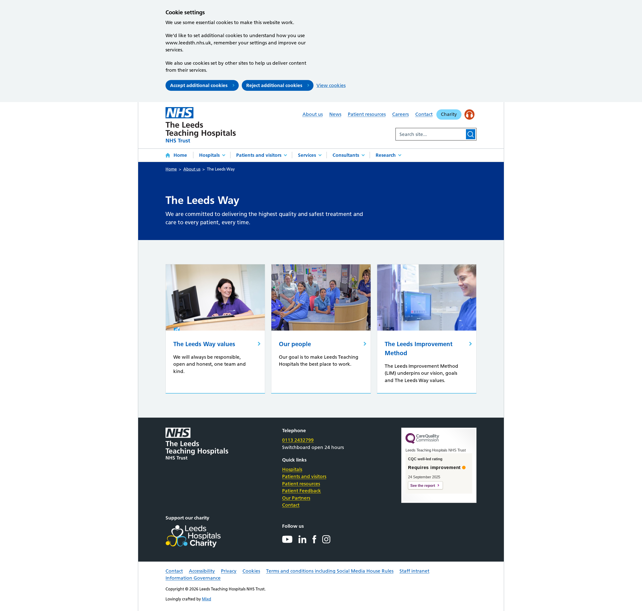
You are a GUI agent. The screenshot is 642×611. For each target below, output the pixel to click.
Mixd (206, 598)
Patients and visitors (258, 155)
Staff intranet (414, 571)
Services (307, 155)
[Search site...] (430, 134)
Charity (449, 114)
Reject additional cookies (274, 85)
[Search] (470, 134)
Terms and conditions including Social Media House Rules (329, 571)
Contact (424, 114)
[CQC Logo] (422, 442)
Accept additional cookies (198, 85)
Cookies (251, 571)
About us (312, 114)
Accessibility (202, 571)
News (335, 114)
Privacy (228, 571)
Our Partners (296, 498)
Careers (400, 114)
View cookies (331, 85)
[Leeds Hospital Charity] (201, 536)
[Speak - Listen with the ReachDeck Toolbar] (469, 114)
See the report (422, 485)
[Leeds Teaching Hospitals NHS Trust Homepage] (201, 124)
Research (386, 155)
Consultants (346, 155)
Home (180, 155)
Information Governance (193, 578)
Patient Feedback (301, 491)
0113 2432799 (298, 440)
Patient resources (367, 114)
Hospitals (209, 155)
